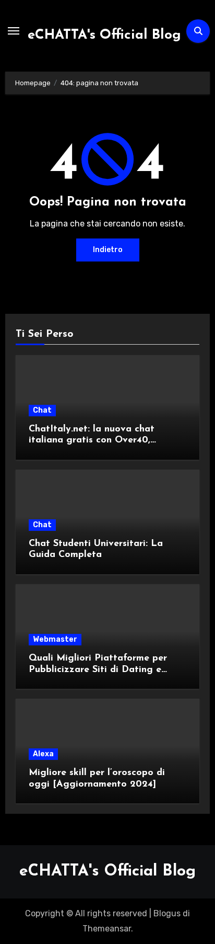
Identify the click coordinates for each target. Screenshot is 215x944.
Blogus (167, 913)
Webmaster (55, 639)
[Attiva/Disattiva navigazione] (13, 31)
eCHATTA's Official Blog (104, 35)
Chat (42, 410)
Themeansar (106, 929)
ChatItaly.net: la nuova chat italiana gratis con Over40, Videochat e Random (91, 441)
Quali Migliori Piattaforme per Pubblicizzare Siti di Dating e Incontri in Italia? (98, 670)
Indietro (108, 249)
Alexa (43, 753)
